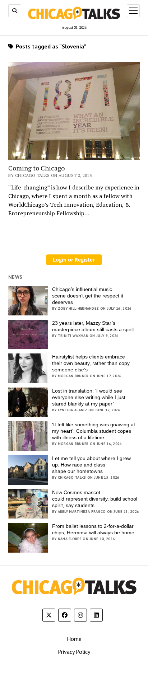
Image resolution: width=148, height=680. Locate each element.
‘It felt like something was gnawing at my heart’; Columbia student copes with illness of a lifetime (93, 431)
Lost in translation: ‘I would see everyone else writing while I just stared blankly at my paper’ (88, 397)
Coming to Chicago (36, 168)
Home (74, 638)
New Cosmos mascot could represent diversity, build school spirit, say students (94, 498)
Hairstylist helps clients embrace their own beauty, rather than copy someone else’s (91, 363)
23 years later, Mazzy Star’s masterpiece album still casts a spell (93, 326)
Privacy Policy (74, 651)
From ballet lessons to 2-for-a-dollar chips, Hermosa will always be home (93, 529)
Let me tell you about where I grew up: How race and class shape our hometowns (91, 464)
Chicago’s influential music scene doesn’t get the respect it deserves (87, 295)
